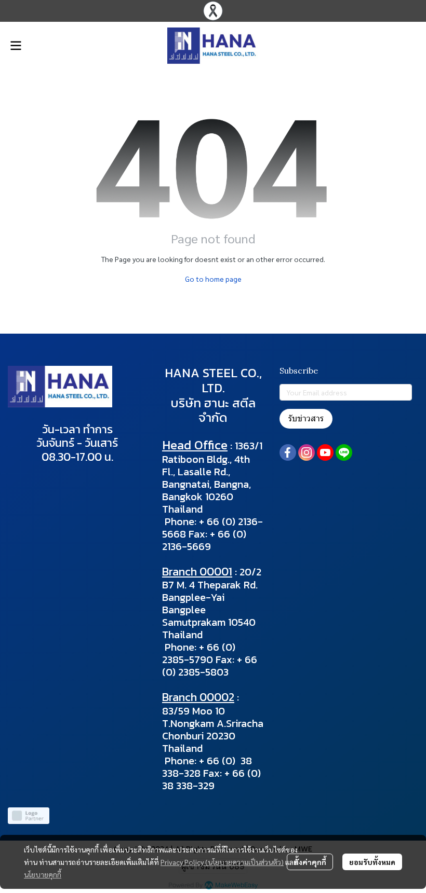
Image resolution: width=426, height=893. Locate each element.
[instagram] (306, 452)
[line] (344, 452)
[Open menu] (15, 45)
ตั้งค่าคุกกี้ (310, 862)
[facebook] (287, 452)
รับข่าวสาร (306, 418)
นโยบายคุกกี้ (42, 874)
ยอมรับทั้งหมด (372, 862)
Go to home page (213, 278)
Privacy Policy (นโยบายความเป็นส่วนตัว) (222, 862)
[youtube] (325, 452)
